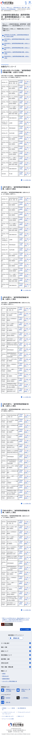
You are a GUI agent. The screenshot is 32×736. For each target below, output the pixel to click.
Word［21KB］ (20, 384)
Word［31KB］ (20, 157)
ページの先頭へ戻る (27, 180)
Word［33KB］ (20, 173)
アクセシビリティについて (24, 712)
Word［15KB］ (20, 122)
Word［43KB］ (20, 198)
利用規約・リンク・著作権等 (8, 709)
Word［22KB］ (20, 142)
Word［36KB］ (20, 354)
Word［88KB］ (20, 481)
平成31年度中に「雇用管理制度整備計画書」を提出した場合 (16, 52)
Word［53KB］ (20, 249)
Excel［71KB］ (20, 168)
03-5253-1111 (16, 731)
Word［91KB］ (20, 308)
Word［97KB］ (20, 369)
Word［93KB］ (20, 359)
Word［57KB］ (20, 81)
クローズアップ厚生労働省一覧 (9, 681)
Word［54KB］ (20, 420)
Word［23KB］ (20, 137)
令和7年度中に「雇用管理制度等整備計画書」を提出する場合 (17, 39)
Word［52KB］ (20, 333)
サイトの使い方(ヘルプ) (7, 716)
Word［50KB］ (20, 328)
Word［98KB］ (20, 476)
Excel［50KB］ (20, 117)
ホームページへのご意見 (8, 718)
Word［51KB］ (20, 313)
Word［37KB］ (20, 461)
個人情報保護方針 (22, 708)
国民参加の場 (16, 638)
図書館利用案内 (6, 678)
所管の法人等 (5, 676)
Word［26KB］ (20, 86)
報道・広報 (4, 647)
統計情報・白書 (5, 659)
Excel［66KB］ (20, 284)
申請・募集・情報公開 (7, 667)
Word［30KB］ (20, 102)
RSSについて (21, 716)
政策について (4, 651)
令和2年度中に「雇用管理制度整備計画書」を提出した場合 (17, 48)
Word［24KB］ (20, 162)
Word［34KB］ (20, 107)
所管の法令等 (4, 663)
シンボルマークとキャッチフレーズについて (8, 713)
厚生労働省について (6, 655)
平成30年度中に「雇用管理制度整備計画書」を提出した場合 (16, 57)
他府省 (3, 673)
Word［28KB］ (20, 91)
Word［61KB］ (20, 132)
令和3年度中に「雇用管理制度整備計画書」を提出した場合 (17, 44)
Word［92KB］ (20, 364)
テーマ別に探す (5, 643)
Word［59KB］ (20, 537)
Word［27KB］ (20, 152)
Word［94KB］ (20, 572)
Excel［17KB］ (20, 127)
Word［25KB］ (20, 274)
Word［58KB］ (20, 323)
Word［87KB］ (20, 374)
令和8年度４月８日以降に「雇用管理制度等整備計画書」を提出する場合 (16, 35)
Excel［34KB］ (20, 349)
